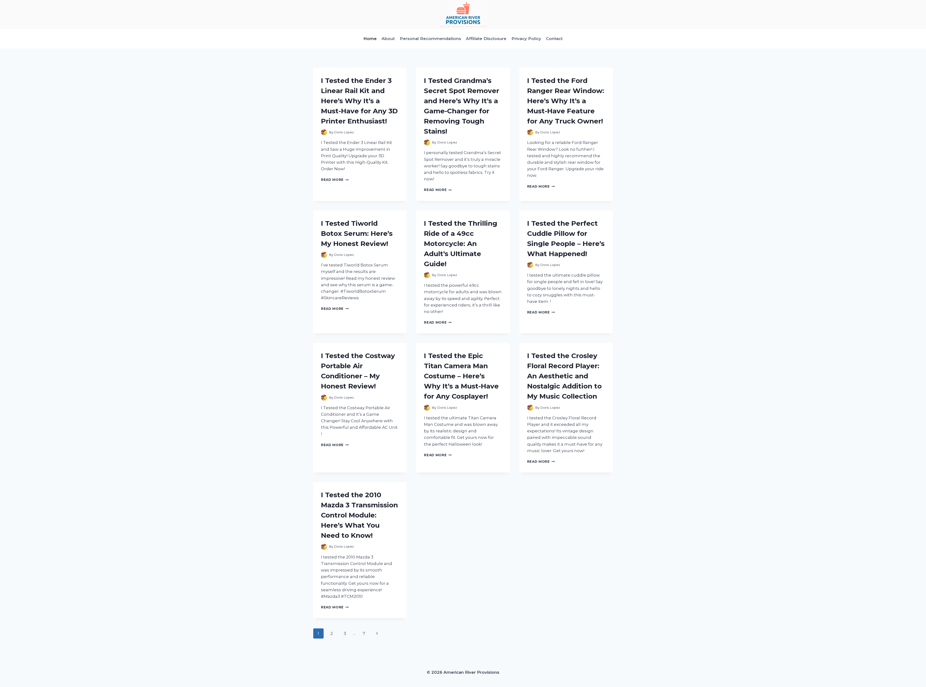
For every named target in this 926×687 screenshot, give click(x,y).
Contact (554, 38)
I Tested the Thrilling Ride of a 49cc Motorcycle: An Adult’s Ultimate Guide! (460, 243)
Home (370, 38)
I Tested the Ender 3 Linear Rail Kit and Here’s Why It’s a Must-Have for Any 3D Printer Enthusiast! (359, 100)
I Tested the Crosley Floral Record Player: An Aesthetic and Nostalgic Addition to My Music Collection (564, 376)
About (388, 38)
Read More (335, 180)
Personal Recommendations (430, 38)
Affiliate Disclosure (486, 38)
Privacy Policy (526, 38)
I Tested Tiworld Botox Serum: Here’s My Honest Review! (357, 233)
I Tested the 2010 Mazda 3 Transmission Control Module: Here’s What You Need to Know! (359, 515)
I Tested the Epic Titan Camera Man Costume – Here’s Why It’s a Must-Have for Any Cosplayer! (461, 376)
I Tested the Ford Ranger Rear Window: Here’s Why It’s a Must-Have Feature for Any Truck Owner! (565, 100)
